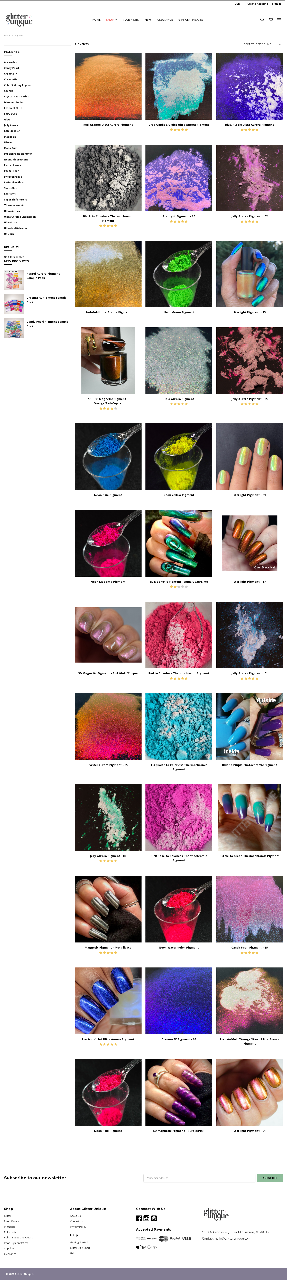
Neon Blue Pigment (108, 495)
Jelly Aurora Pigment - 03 (108, 856)
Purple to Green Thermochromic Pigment (250, 856)
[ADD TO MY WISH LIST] (134, 71)
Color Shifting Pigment (18, 85)
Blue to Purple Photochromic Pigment (249, 765)
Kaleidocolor (12, 131)
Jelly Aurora (11, 125)
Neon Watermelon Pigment (179, 947)
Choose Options (108, 112)
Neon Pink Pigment (108, 1131)
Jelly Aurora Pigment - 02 (250, 216)
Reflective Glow (13, 182)
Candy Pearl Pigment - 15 (249, 947)
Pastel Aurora (12, 165)
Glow (7, 119)
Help (73, 1253)
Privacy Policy (78, 1226)
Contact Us (76, 1221)
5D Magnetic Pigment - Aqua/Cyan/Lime (179, 581)
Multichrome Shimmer (18, 153)
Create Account (257, 3)
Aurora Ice (10, 62)
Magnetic (10, 136)
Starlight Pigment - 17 (250, 581)
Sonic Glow (10, 188)
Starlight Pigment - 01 (250, 1131)
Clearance (165, 19)
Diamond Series (14, 102)
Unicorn (9, 234)
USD (238, 3)
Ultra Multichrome (16, 228)
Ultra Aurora (12, 211)
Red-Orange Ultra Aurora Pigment (108, 124)
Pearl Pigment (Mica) (16, 1243)
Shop (110, 19)
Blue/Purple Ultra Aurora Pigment (249, 124)
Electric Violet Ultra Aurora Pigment (108, 1039)
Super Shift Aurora (15, 199)
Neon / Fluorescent (16, 159)
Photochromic (13, 176)
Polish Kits (131, 19)
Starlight (10, 194)
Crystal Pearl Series (16, 96)
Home (96, 19)
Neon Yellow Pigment (178, 495)
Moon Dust (11, 148)
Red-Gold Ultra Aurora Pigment (108, 312)
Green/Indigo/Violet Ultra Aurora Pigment (179, 124)
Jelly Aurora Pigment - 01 (250, 673)
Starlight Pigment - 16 (179, 216)
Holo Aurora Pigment (179, 399)
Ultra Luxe (10, 222)
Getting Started (79, 1242)
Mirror (8, 142)
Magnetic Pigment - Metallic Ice (108, 947)
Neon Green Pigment (179, 312)
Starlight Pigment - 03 (250, 495)
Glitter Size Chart (80, 1248)
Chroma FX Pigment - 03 (178, 1039)
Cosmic (8, 91)
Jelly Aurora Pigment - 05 (250, 399)
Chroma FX (10, 73)
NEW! (148, 19)
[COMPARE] (134, 65)
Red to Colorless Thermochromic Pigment (178, 673)
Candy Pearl (11, 68)
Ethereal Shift (13, 108)
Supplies (9, 1248)
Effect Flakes (11, 1221)
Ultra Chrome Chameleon (20, 216)
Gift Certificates (190, 19)
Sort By (249, 44)
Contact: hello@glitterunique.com (226, 1238)
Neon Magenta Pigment (108, 581)
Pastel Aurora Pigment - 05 (108, 765)
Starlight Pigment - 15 (250, 312)
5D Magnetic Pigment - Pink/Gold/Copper (108, 673)
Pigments (9, 1226)
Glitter (7, 1216)
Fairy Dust (10, 113)
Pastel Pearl (12, 171)
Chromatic (10, 79)
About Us (75, 1216)
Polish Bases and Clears (18, 1237)
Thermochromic (14, 205)
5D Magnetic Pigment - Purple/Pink (178, 1131)
